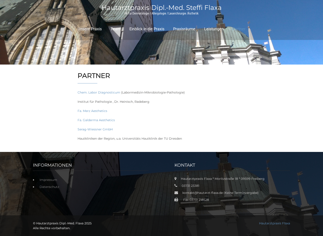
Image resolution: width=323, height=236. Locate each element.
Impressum (48, 180)
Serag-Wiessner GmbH (95, 129)
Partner (238, 29)
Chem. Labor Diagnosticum (99, 92)
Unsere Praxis (90, 29)
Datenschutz (49, 187)
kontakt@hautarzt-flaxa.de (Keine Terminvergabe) (220, 193)
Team (116, 29)
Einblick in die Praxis (146, 29)
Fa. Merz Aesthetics (92, 111)
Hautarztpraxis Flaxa (274, 223)
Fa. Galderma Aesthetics (96, 120)
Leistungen (214, 29)
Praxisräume (184, 29)
